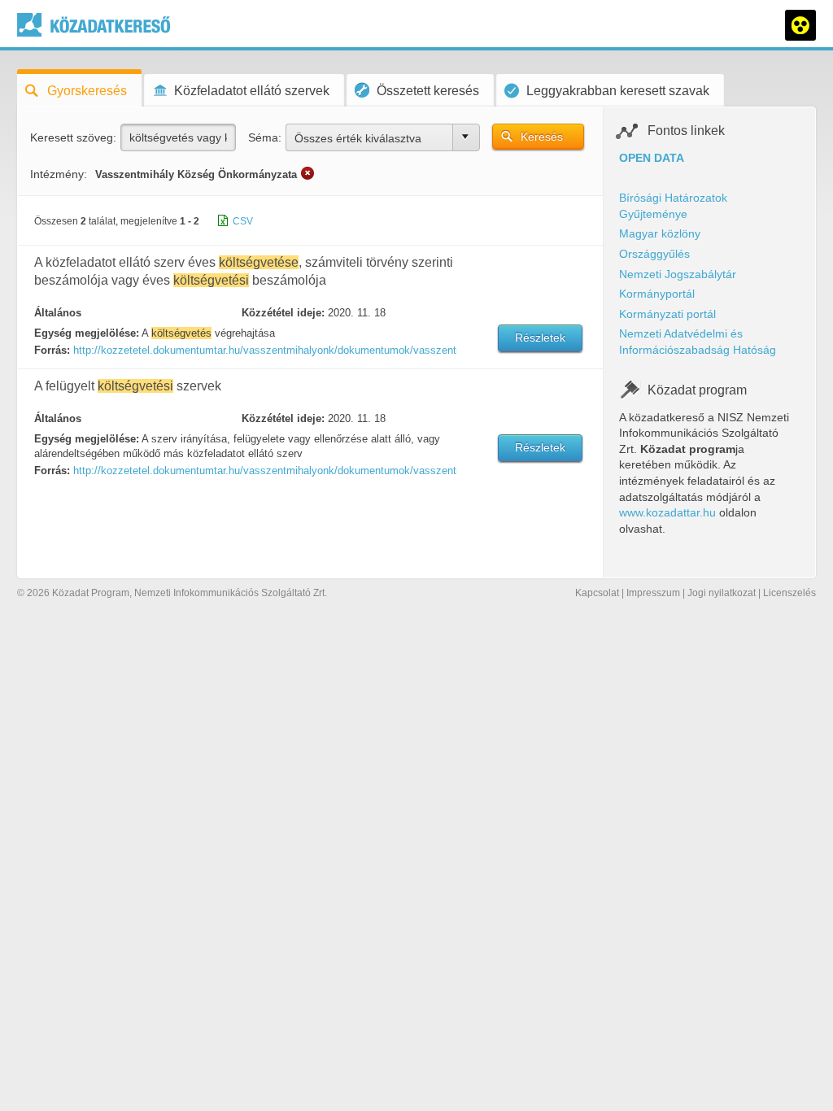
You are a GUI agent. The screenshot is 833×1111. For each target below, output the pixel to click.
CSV (243, 221)
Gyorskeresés (87, 91)
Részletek (540, 337)
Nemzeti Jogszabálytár (677, 274)
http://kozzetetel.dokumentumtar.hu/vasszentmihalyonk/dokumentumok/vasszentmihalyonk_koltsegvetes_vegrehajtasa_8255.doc (264, 350)
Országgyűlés (654, 253)
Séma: (264, 137)
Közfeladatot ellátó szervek (251, 91)
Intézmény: (58, 174)
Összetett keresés (428, 91)
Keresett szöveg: (73, 137)
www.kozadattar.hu (667, 512)
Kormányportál (657, 293)
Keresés (542, 136)
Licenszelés (789, 593)
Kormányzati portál (667, 313)
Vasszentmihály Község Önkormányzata (196, 174)
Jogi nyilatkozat (721, 593)
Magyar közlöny (659, 233)
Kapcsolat (597, 593)
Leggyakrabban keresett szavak (617, 91)
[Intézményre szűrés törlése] (307, 173)
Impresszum (653, 593)
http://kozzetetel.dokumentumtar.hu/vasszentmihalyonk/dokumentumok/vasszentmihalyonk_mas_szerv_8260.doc (264, 470)
